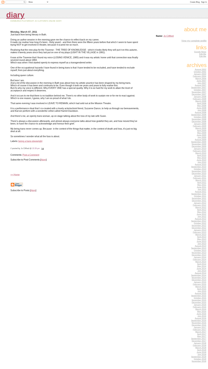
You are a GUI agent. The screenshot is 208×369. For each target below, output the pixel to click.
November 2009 (199, 144)
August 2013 (200, 246)
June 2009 (201, 135)
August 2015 (200, 293)
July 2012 (202, 216)
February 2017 (199, 329)
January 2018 (200, 343)
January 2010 (200, 148)
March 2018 (200, 348)
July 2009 (202, 137)
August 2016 (200, 318)
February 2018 (199, 345)
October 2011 (200, 196)
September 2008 (198, 115)
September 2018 (198, 357)
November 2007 (199, 92)
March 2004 (200, 78)
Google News (200, 52)
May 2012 (201, 212)
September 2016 (198, 320)
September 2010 (198, 167)
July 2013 (202, 243)
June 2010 (201, 160)
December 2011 (199, 200)
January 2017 (200, 327)
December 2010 (199, 173)
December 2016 (199, 325)
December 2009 (199, 146)
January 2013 (200, 230)
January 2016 (200, 305)
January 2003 (200, 74)
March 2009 (200, 128)
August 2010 (200, 164)
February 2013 (199, 232)
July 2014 (202, 271)
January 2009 (200, 124)
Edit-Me (202, 54)
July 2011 (202, 189)
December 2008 (199, 121)
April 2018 (201, 350)
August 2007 (200, 85)
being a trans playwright (30, 141)
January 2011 (200, 176)
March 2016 (200, 309)
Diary (15, 15)
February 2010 (199, 151)
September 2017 (198, 338)
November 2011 (199, 198)
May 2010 (201, 158)
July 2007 (202, 83)
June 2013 (201, 241)
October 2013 (200, 250)
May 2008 (201, 105)
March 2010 (200, 153)
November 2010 (199, 171)
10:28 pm (36, 148)
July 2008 (202, 110)
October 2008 (200, 117)
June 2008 (201, 108)
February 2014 (199, 259)
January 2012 (200, 203)
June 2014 (201, 268)
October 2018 (200, 359)
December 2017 (199, 341)
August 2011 (200, 191)
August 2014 (200, 273)
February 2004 (199, 76)
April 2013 (201, 237)
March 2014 (200, 262)
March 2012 (200, 207)
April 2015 (201, 289)
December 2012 (199, 228)
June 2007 (201, 81)
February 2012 (199, 205)
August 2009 (200, 139)
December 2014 (199, 280)
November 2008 (199, 119)
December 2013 (199, 255)
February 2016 (199, 307)
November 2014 (199, 277)
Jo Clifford (168, 36)
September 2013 (198, 248)
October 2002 (200, 72)
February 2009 (199, 126)
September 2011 (198, 194)
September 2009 (198, 142)
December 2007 (199, 94)
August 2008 (200, 112)
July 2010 (202, 162)
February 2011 (199, 178)
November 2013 (199, 253)
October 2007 (200, 90)
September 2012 (198, 221)
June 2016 (201, 314)
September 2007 (198, 87)
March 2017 (200, 332)
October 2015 (200, 298)
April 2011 (201, 182)
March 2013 (200, 234)
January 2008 (200, 96)
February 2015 (199, 284)
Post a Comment (30, 155)
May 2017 (201, 336)
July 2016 (202, 316)
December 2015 (199, 302)
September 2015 (198, 295)
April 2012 (201, 210)
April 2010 (201, 155)
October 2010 (200, 169)
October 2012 (200, 223)
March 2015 (200, 286)
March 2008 (200, 101)
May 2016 (201, 311)
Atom (43, 159)
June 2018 (201, 352)
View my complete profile (194, 41)
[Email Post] (42, 148)
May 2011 (201, 185)
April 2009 (201, 130)
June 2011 (201, 187)
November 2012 (199, 225)
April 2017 (201, 334)
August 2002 (200, 69)
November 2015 (199, 300)
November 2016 (199, 323)
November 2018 (199, 361)
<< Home (15, 174)
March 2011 (201, 180)
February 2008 (199, 99)
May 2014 (201, 266)
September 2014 (198, 275)
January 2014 (200, 257)
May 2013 (201, 239)
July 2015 (202, 291)
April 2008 (201, 103)
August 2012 (200, 219)
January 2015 (200, 282)
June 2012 (201, 214)
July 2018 (202, 354)
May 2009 (201, 133)
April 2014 (201, 264)
